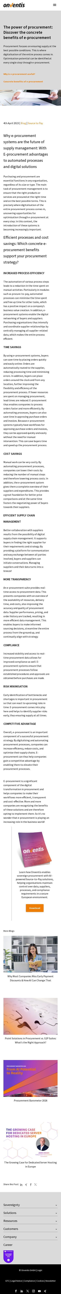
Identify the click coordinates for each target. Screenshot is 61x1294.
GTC (7, 1280)
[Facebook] (30, 1184)
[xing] (45, 1291)
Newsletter (51, 1280)
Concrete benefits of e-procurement (23, 81)
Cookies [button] (40, 1280)
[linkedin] (21, 1291)
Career (7, 1245)
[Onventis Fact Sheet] (35, 850)
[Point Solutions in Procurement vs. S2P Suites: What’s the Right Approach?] (30, 1016)
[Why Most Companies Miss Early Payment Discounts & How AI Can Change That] (30, 954)
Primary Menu (55, 4)
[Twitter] (35, 1184)
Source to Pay (35, 123)
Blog (23, 123)
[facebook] (16, 1291)
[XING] (26, 1184)
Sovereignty (11, 1205)
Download (34, 908)
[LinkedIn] (21, 1184)
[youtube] (39, 1291)
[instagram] (33, 1291)
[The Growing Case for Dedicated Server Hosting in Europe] (30, 1140)
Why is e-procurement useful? (19, 74)
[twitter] (27, 1291)
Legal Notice (17, 1280)
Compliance (29, 1280)
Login (39, 1270)
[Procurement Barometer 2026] (30, 1078)
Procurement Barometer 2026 (30, 1100)
